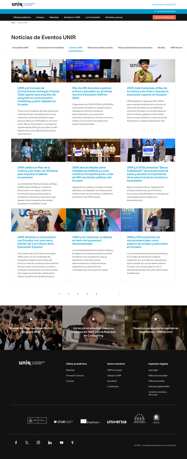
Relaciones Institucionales (100, 48)
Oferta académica (22, 17)
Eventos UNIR (75, 48)
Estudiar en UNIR (72, 17)
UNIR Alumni (176, 48)
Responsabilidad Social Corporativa (135, 48)
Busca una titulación (163, 4)
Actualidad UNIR (20, 48)
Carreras (40, 17)
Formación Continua (75, 376)
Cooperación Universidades (50, 48)
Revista (161, 48)
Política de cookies (156, 381)
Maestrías (54, 17)
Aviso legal (153, 370)
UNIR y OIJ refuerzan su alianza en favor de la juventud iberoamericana (92, 240)
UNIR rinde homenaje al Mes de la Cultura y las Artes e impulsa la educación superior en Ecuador (148, 91)
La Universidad (93, 17)
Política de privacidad (157, 376)
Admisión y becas (113, 17)
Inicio (13, 22)
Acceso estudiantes (166, 11)
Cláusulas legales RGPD (158, 387)
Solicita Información (164, 17)
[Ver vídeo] (31, 319)
